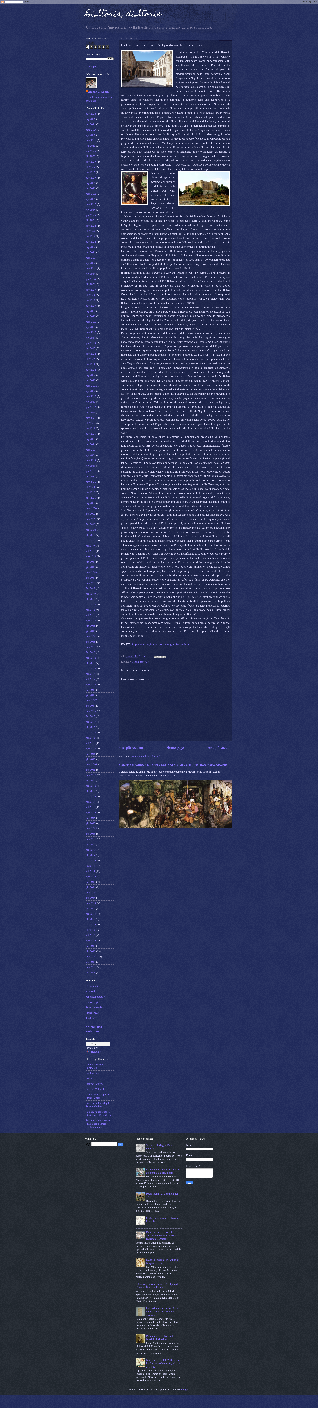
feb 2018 (90, 652)
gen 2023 (91, 343)
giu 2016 (90, 759)
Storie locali (92, 1012)
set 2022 (90, 364)
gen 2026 (91, 151)
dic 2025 (90, 156)
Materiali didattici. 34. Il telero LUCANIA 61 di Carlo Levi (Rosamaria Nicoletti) (173, 764)
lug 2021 (90, 439)
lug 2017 (90, 690)
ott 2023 (90, 295)
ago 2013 (91, 940)
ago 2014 (91, 876)
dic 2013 (90, 919)
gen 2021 (91, 471)
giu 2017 (90, 695)
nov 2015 (91, 796)
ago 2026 (91, 113)
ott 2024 (90, 231)
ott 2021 (90, 423)
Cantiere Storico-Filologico (95, 1066)
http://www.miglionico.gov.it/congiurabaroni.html (161, 644)
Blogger (185, 1389)
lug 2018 (90, 625)
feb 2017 (90, 716)
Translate (96, 1051)
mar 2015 (91, 839)
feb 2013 (90, 972)
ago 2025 (91, 177)
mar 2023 (91, 332)
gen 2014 (91, 913)
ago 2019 (91, 556)
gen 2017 (91, 721)
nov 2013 (91, 924)
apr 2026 (90, 135)
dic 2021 (90, 412)
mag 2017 (91, 700)
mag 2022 (91, 385)
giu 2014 (90, 887)
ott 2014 (90, 865)
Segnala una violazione (94, 1028)
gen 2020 (91, 529)
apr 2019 (90, 577)
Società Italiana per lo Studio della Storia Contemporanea (98, 1123)
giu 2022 (90, 380)
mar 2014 (91, 903)
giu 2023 (90, 316)
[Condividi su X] (159, 657)
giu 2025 (90, 188)
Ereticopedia (92, 1073)
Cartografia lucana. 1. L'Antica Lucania (163, 1219)
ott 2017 (90, 673)
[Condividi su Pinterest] (164, 657)
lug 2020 (90, 503)
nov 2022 (91, 353)
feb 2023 (90, 337)
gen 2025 (91, 215)
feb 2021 (90, 465)
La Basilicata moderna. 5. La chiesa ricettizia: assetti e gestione (162, 1311)
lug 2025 (90, 183)
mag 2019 (91, 572)
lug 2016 (90, 754)
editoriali (91, 991)
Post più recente (131, 747)
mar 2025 (91, 204)
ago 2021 (91, 433)
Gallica (90, 1078)
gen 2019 (91, 593)
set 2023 (90, 300)
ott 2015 (90, 801)
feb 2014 (90, 908)
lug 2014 (90, 882)
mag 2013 (91, 956)
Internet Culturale (95, 1089)
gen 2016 (91, 785)
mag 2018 (91, 636)
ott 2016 (90, 737)
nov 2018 (91, 604)
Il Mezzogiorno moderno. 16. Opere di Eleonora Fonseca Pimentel (157, 1285)
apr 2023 (90, 327)
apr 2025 (90, 199)
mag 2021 (91, 449)
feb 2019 (90, 588)
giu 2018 (90, 631)
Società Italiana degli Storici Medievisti (97, 1104)
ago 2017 (91, 684)
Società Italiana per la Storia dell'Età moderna (98, 1113)
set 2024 (90, 236)
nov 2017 (91, 668)
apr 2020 (90, 513)
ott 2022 (90, 359)
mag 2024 (91, 257)
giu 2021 (90, 444)
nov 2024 (91, 225)
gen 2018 (91, 657)
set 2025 (90, 172)
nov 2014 (91, 860)
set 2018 (90, 615)
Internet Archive (95, 1083)
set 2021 (90, 428)
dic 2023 (90, 284)
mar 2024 (91, 268)
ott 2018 (90, 609)
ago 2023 (91, 305)
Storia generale (140, 661)
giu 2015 (90, 823)
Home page (175, 747)
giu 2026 (90, 124)
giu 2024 (90, 252)
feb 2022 (90, 401)
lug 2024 (90, 247)
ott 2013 (90, 929)
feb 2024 (90, 273)
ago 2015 (91, 812)
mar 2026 (91, 140)
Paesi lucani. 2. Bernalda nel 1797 (162, 1195)
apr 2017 (90, 705)
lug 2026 (90, 119)
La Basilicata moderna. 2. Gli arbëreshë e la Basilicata (162, 1171)
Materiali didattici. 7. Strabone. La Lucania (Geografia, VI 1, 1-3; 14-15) (163, 1363)
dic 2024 (90, 220)
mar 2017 (91, 711)
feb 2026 (90, 145)
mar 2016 (91, 775)
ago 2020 (91, 497)
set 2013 (90, 935)
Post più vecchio (219, 747)
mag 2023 (91, 321)
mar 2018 (91, 647)
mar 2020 (91, 519)
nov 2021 (91, 417)
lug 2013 (90, 946)
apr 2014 (90, 897)
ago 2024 (91, 241)
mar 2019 (91, 583)
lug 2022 (90, 375)
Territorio (91, 1018)
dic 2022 (90, 348)
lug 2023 (90, 311)
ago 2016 (91, 748)
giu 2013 (90, 951)
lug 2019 (90, 561)
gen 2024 (91, 279)
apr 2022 (90, 391)
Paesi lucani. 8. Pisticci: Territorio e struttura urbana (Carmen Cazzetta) (161, 1235)
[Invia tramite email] (155, 657)
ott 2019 (90, 545)
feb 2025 (90, 209)
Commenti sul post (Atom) (145, 756)
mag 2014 (91, 892)
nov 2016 (91, 732)
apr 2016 (90, 769)
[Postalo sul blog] (157, 657)
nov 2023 (91, 289)
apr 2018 (90, 641)
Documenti (92, 986)
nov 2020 (91, 481)
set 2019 (90, 551)
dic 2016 (90, 727)
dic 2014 (90, 855)
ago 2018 (91, 620)
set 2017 (90, 679)
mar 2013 (91, 967)
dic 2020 (90, 476)
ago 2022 (91, 369)
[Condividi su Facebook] (162, 657)
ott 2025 (90, 167)
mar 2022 (91, 396)
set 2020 (90, 492)
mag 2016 (91, 764)
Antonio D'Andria (98, 92)
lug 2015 (90, 818)
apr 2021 (90, 455)
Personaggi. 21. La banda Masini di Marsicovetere (160, 1337)
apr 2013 (90, 962)
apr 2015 (90, 833)
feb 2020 (90, 524)
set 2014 (90, 871)
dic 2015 (90, 791)
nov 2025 (91, 161)
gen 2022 (91, 407)
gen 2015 (91, 849)
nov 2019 (91, 540)
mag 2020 (91, 508)
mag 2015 (91, 828)
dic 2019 (90, 535)
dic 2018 (90, 599)
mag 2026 (91, 129)
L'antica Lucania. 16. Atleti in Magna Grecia (162, 1261)
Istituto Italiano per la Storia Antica (97, 1096)
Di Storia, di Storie (123, 14)
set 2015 (90, 807)
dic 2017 (90, 663)
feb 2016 (90, 780)
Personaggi (92, 1002)
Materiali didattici (95, 996)
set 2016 (90, 743)
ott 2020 (90, 487)
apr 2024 (90, 263)
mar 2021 (91, 460)
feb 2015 (90, 844)
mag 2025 (91, 193)
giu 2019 (90, 567)
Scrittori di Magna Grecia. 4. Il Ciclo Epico (163, 1146)
